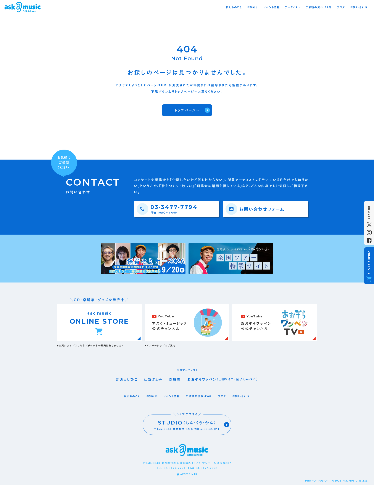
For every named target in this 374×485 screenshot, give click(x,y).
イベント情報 (172, 396)
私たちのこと (132, 396)
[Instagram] (369, 232)
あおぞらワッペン (201, 379)
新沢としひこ (127, 379)
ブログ (222, 396)
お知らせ (152, 396)
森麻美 (175, 379)
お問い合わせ (241, 396)
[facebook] (369, 240)
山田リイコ (226, 379)
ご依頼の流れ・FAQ (199, 396)
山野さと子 (153, 379)
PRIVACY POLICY (316, 480)
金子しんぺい (246, 379)
